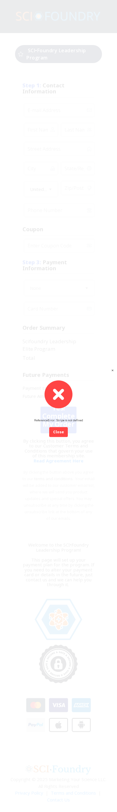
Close (58, 432)
